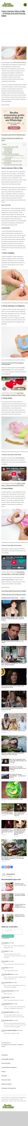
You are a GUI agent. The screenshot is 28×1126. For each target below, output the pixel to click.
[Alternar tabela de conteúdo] (23, 145)
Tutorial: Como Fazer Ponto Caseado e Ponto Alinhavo (14, 156)
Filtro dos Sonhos (5, 1063)
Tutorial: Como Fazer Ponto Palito (13, 164)
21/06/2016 (9, 876)
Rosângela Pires (8, 1003)
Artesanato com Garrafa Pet (8, 1088)
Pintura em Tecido (6, 1079)
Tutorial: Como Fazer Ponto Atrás (13, 160)
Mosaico (3, 1071)
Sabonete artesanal (6, 1084)
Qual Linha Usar (9, 148)
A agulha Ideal (8, 150)
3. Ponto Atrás (7, 159)
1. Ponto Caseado (7, 152)
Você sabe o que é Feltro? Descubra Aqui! (13, 134)
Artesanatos (4, 1055)
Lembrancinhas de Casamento (9, 1067)
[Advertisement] (14, 32)
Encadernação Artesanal (7, 1059)
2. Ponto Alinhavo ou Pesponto (11, 154)
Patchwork (4, 1075)
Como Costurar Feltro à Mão (10, 146)
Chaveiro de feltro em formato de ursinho (13, 594)
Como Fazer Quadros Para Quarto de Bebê (13, 591)
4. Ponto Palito (7, 162)
